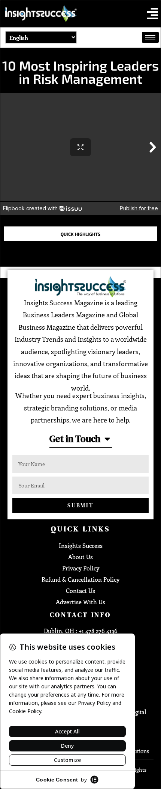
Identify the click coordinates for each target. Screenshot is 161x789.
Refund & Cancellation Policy (80, 579)
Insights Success (81, 545)
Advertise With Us (80, 602)
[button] (152, 13)
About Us (80, 557)
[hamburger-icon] (150, 37)
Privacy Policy (80, 568)
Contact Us (80, 590)
